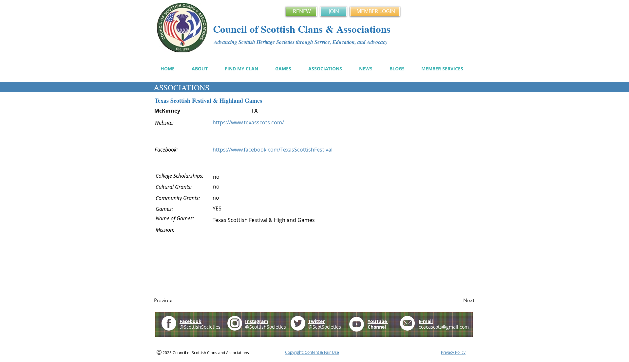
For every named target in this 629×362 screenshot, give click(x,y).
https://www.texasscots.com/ (248, 122)
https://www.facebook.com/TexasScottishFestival (273, 149)
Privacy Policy (453, 352)
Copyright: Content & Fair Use (312, 352)
